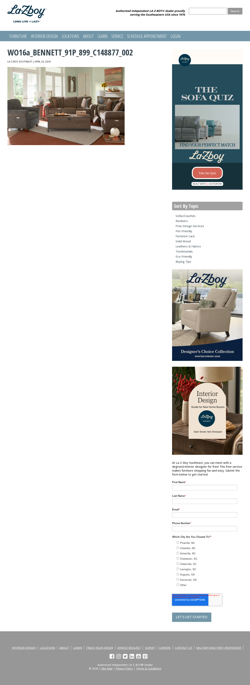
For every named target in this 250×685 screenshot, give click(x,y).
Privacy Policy (124, 668)
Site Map (106, 668)
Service (117, 36)
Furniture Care (185, 236)
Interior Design (44, 36)
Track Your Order (99, 648)
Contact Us (183, 648)
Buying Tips (183, 261)
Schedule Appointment (147, 36)
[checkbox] (211, 563)
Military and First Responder (218, 648)
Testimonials (184, 251)
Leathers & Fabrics (188, 246)
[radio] (212, 543)
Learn (102, 36)
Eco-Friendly (184, 256)
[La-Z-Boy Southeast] (26, 21)
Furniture (18, 36)
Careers (165, 648)
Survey (150, 648)
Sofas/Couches (186, 216)
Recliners (182, 221)
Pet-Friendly (184, 231)
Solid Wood (183, 241)
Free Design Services (190, 226)
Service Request (129, 648)
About (88, 36)
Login (175, 36)
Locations (70, 36)
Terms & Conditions (148, 668)
